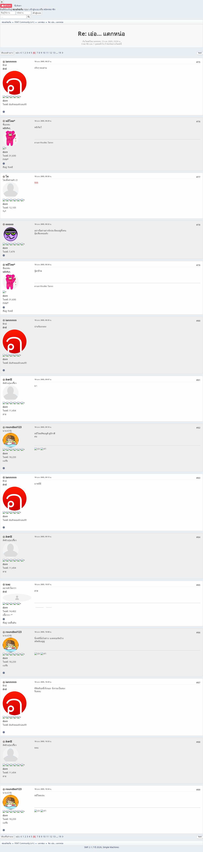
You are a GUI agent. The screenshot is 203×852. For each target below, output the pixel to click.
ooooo (9, 224)
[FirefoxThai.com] (4, 255)
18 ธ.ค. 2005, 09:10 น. (43, 427)
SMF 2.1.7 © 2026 (93, 847)
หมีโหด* (10, 121)
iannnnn (11, 61)
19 (60, 52)
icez (8, 584)
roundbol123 (14, 427)
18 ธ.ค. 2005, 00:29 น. (43, 121)
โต (7, 176)
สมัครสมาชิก (49, 9)
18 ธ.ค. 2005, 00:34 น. (43, 264)
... (57, 52)
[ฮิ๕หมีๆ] (4, 163)
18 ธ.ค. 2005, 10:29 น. (43, 682)
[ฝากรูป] (4, 619)
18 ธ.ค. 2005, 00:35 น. (43, 320)
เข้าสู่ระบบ (34, 9)
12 (50, 52)
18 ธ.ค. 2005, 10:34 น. (43, 789)
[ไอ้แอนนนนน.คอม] (4, 111)
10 (44, 52)
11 (47, 52)
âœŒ (9, 379)
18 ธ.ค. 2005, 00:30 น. (43, 176)
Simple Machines (111, 847)
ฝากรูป (49, 606)
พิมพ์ (200, 53)
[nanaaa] (4, 468)
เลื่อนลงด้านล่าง (7, 53)
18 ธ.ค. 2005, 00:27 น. (43, 61)
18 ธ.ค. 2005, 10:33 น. (43, 741)
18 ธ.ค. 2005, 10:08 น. (43, 632)
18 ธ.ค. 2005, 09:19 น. (43, 536)
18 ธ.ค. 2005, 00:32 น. (43, 224)
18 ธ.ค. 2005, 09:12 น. (43, 477)
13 (54, 52)
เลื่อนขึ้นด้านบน (7, 836)
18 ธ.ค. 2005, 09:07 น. (43, 379)
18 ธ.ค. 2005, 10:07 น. (43, 584)
